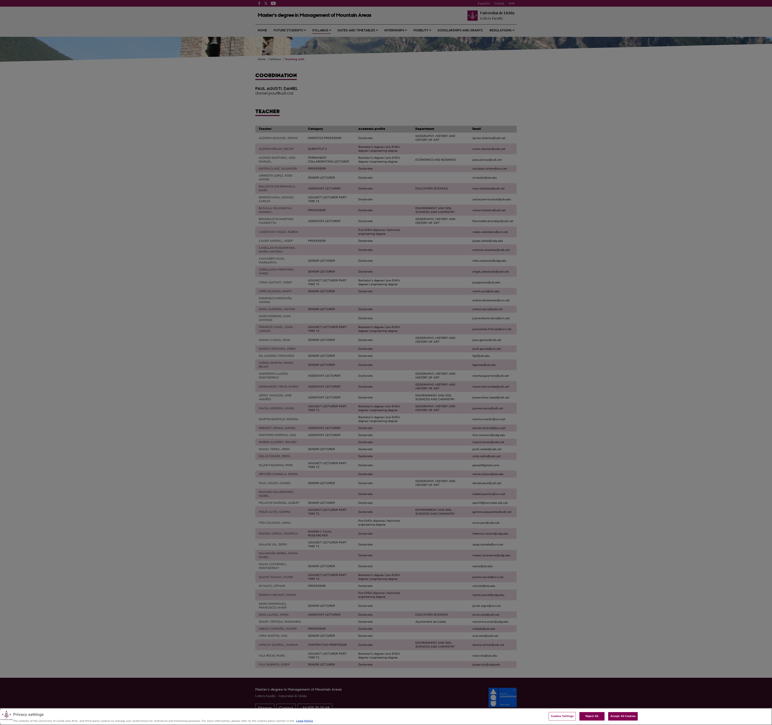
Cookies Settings (562, 716)
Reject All (591, 716)
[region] (386, 716)
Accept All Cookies (622, 716)
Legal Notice (304, 721)
